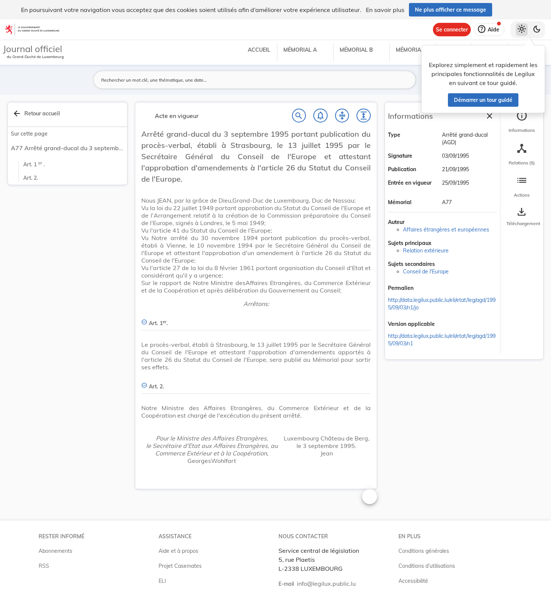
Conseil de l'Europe (426, 271)
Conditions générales (423, 551)
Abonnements (55, 551)
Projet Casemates (180, 566)
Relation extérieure (426, 250)
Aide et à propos (178, 551)
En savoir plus (385, 9)
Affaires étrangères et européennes (446, 229)
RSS (44, 566)
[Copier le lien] (423, 288)
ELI (162, 581)
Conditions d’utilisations (426, 566)
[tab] (522, 122)
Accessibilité (413, 581)
